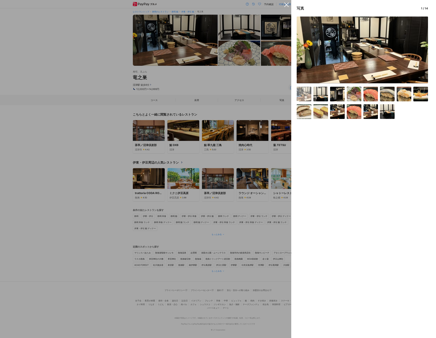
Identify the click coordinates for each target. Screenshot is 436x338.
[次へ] (422, 50)
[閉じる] (286, 5)
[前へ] (303, 50)
